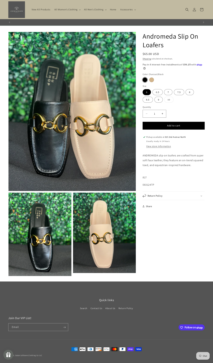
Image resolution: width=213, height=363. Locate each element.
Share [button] (149, 206)
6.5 (157, 92)
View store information (158, 146)
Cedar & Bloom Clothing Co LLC (28, 355)
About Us (110, 308)
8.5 (147, 99)
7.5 (179, 92)
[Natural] (151, 80)
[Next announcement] (203, 22)
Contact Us (96, 308)
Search (83, 308)
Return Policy (125, 308)
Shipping (147, 58)
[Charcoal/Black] (145, 80)
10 (171, 100)
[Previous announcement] (9, 22)
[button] (67, 9)
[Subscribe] (64, 327)
